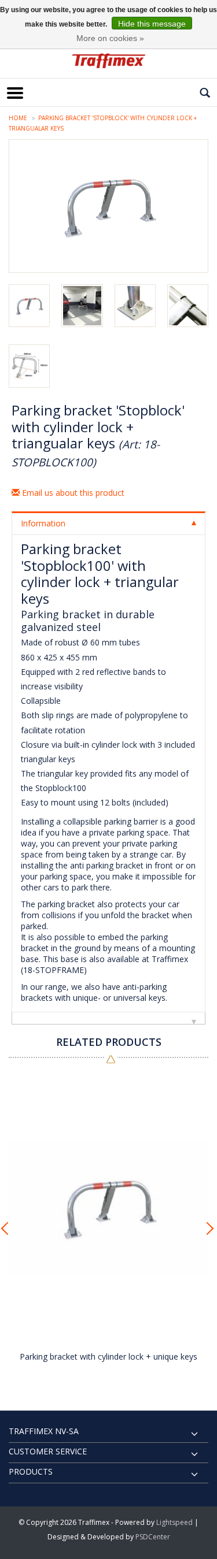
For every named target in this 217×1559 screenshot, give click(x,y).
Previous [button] (8, 1228)
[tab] (108, 522)
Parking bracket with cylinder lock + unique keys (108, 1356)
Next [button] (208, 1228)
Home (18, 118)
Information (43, 523)
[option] (108, 1225)
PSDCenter (152, 1537)
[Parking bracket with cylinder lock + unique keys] (108, 1207)
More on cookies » (110, 38)
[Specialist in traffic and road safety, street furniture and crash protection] (108, 60)
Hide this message (152, 23)
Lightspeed (174, 1522)
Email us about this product (72, 492)
